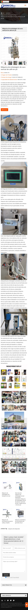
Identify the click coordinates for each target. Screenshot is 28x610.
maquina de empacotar (14, 528)
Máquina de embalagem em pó (9, 15)
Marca (2, 72)
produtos (8, 13)
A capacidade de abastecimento (9, 79)
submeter (6, 574)
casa (2, 13)
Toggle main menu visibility (25, 5)
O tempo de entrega (6, 77)
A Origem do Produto (6, 75)
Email (4, 110)
